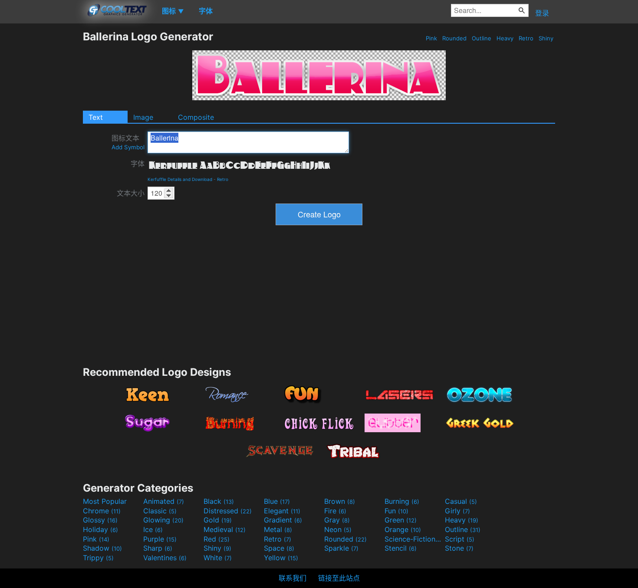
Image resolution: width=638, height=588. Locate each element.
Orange (403, 529)
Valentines (165, 557)
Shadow (102, 548)
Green (401, 520)
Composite (196, 117)
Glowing (163, 520)
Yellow (281, 557)
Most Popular (105, 501)
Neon (338, 529)
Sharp (157, 548)
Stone (459, 548)
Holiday (100, 529)
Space (279, 548)
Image (143, 117)
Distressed (228, 510)
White (218, 557)
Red (217, 539)
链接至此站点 (339, 578)
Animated (163, 501)
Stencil (401, 548)
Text (96, 117)
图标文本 (128, 142)
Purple (160, 539)
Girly (457, 510)
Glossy (100, 520)
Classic (160, 510)
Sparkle (341, 548)
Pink (431, 38)
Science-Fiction (414, 539)
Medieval (225, 529)
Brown (339, 501)
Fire (335, 510)
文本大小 (131, 193)
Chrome (102, 510)
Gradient (283, 520)
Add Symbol (128, 147)
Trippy (98, 557)
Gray (337, 520)
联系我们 (292, 578)
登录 (542, 13)
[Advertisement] (41, 160)
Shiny (546, 38)
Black (219, 501)
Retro (526, 38)
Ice (153, 529)
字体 (138, 163)
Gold (218, 520)
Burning (402, 501)
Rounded (454, 38)
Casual (461, 501)
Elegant (282, 510)
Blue (277, 501)
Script (459, 539)
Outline (481, 38)
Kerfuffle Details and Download (180, 179)
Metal (278, 529)
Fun (396, 510)
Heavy (505, 38)
